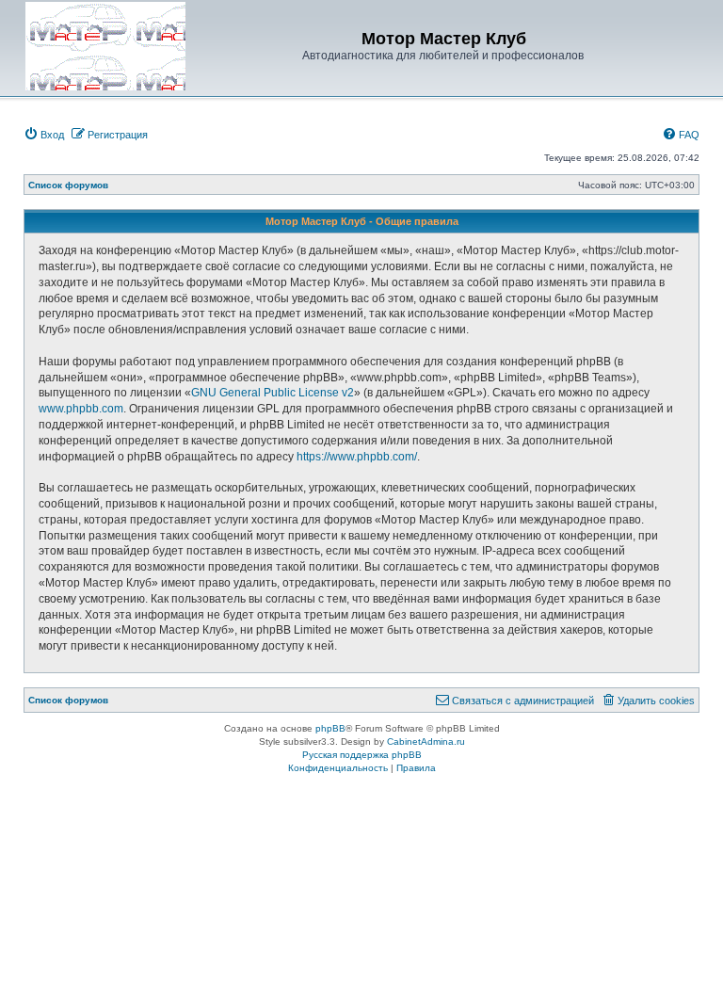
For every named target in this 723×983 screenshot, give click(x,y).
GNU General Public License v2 (272, 392)
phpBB (330, 728)
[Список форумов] (105, 46)
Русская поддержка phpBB (362, 754)
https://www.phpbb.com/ (357, 456)
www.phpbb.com (81, 408)
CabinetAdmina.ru (426, 741)
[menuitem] (44, 134)
